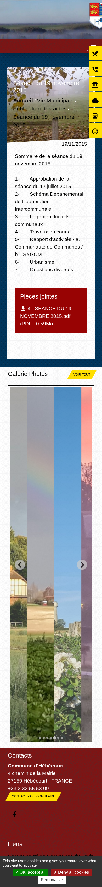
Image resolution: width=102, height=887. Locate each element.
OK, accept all (32, 872)
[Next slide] (82, 565)
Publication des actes (40, 109)
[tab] (40, 738)
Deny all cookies (73, 872)
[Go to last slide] (20, 565)
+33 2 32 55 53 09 (28, 788)
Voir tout (81, 374)
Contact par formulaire (33, 796)
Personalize (52, 880)
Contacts (20, 755)
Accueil (23, 100)
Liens (15, 844)
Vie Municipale (55, 100)
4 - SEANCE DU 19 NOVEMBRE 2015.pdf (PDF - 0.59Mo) (45, 316)
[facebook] (14, 815)
